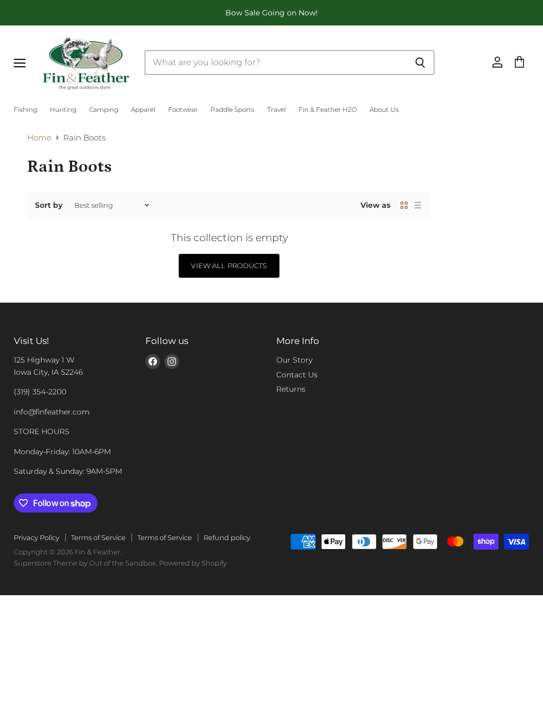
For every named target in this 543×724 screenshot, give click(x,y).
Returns (290, 389)
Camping (103, 109)
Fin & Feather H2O (328, 109)
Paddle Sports (233, 109)
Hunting (63, 109)
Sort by (49, 205)
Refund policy (227, 537)
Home (39, 137)
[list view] (418, 205)
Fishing (25, 109)
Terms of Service (98, 537)
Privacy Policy (36, 537)
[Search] (420, 62)
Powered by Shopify (193, 563)
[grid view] (404, 205)
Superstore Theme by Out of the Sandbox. (85, 563)
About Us (384, 109)
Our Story (294, 360)
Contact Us (297, 374)
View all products (229, 265)
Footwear (183, 109)
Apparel (143, 109)
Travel (276, 109)
